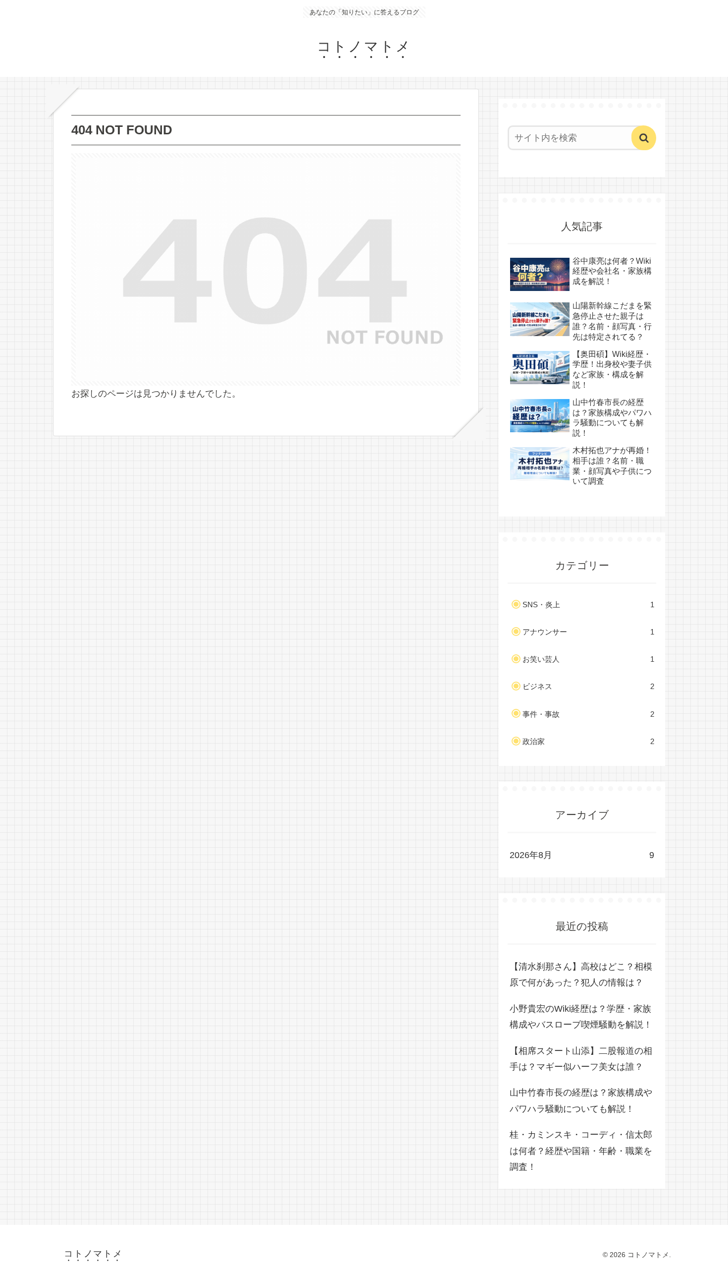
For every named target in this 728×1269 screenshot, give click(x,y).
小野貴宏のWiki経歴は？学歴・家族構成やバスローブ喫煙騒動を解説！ (581, 1017)
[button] (643, 137)
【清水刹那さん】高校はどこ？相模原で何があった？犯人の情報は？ (581, 974)
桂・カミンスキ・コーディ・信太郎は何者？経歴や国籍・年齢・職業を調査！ (581, 1151)
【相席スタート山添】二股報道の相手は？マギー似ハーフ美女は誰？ (581, 1059)
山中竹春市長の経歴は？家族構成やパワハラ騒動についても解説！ (581, 1100)
